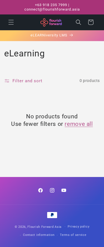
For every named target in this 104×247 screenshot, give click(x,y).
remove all (79, 124)
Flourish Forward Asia (44, 226)
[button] (11, 22)
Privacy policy (78, 226)
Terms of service (73, 235)
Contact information (38, 235)
